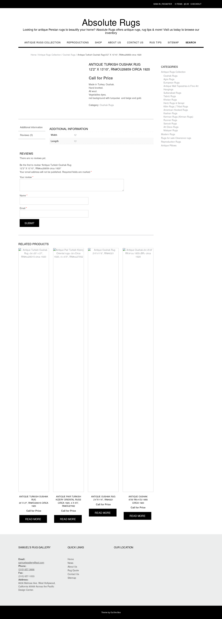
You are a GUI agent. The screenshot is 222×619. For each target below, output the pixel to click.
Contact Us (135, 42)
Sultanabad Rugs (172, 92)
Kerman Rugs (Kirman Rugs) (178, 116)
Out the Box (116, 612)
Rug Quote (73, 570)
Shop (98, 42)
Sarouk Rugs (170, 123)
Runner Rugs (170, 120)
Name (23, 195)
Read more (33, 519)
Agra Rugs (168, 79)
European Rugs (171, 82)
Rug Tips (156, 42)
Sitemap (173, 42)
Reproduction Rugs (171, 141)
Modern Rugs (168, 134)
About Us (114, 42)
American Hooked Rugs (175, 109)
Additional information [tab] (31, 127)
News (70, 562)
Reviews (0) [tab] (26, 135)
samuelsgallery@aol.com (31, 562)
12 (75, 134)
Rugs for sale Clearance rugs (176, 138)
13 (75, 141)
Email (23, 208)
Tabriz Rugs (169, 96)
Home (33, 54)
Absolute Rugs (111, 22)
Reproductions (78, 42)
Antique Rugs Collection (42, 42)
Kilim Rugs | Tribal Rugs (175, 106)
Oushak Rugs (69, 54)
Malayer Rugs (170, 130)
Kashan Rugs (170, 113)
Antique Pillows (168, 145)
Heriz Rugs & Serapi (173, 103)
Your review (26, 177)
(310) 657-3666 (26, 569)
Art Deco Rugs (170, 126)
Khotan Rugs (170, 99)
